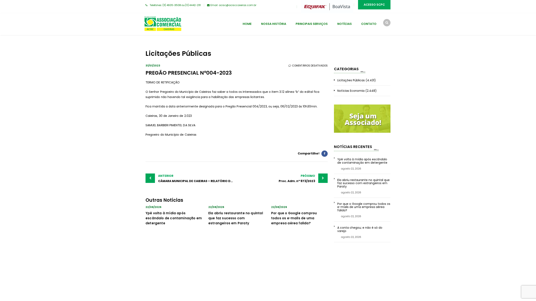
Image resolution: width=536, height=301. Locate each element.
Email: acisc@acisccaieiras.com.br (233, 5)
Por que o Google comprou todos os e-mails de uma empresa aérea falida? (294, 218)
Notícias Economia (351, 91)
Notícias (344, 24)
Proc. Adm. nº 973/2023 (297, 178)
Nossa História (273, 24)
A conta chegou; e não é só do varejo (359, 229)
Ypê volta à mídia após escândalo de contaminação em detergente (174, 218)
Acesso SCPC (374, 5)
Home (247, 24)
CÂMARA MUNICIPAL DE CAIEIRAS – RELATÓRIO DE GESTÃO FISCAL (197, 178)
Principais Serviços (312, 24)
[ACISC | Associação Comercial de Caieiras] (163, 24)
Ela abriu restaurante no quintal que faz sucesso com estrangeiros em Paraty (235, 218)
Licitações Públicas (351, 80)
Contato (368, 24)
